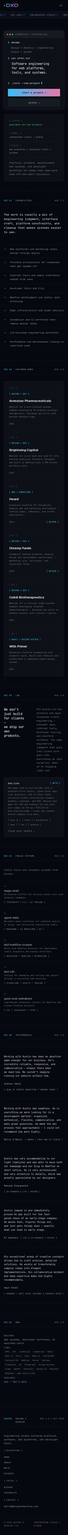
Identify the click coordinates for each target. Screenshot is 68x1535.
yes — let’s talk (15, 1381)
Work (7, 1467)
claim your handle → (21, 830)
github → (34, 102)
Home (7, 1456)
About (7, 1462)
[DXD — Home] (16, 6)
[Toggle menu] (61, 6)
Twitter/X (10, 1492)
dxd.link (13, 783)
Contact (9, 1473)
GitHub (8, 1487)
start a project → (34, 92)
